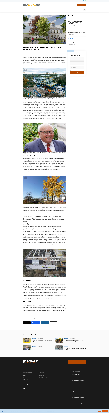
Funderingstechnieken (56, 10)
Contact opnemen (42, 384)
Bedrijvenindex (81, 4)
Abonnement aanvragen (44, 377)
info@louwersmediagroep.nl (79, 380)
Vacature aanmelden (43, 382)
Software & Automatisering (37, 10)
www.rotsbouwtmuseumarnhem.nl (47, 229)
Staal (29, 10)
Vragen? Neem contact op (76, 361)
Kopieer (53, 322)
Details (99, 411)
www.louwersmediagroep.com (79, 403)
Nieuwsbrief (41, 379)
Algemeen (65, 10)
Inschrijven (77, 72)
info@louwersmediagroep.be (79, 397)
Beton (24, 10)
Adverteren (41, 375)
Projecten (47, 10)
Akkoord (104, 411)
